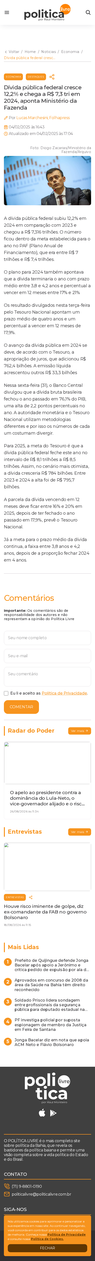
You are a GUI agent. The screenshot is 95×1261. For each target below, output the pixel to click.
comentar (21, 707)
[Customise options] (88, 12)
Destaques (36, 76)
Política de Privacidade (64, 693)
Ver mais (77, 731)
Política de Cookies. (47, 1239)
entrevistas (15, 897)
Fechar (47, 1248)
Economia (13, 76)
